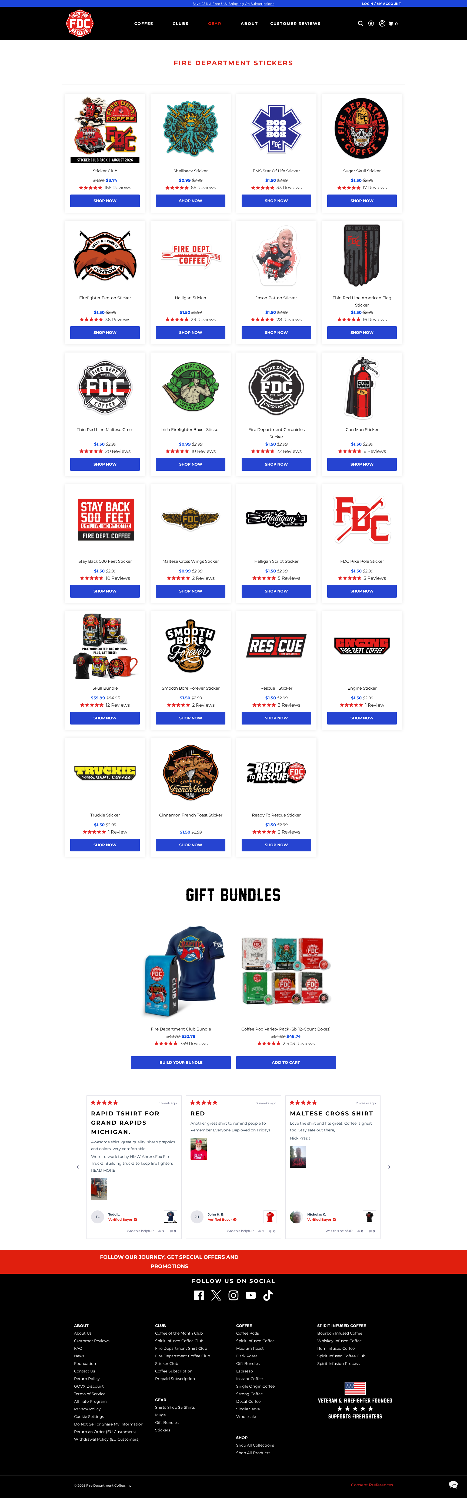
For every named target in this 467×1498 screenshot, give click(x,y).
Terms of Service (89, 1393)
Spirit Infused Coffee (255, 1340)
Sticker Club (105, 170)
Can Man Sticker (362, 429)
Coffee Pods (247, 1333)
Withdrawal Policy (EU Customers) (107, 1439)
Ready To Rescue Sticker (276, 815)
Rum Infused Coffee (336, 1348)
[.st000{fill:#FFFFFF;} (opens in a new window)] (217, 1299)
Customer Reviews (295, 23)
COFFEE (143, 23)
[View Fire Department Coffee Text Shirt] (269, 1216)
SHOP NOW (105, 200)
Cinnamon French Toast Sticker (190, 815)
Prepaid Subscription (175, 1378)
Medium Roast (250, 1348)
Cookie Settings (89, 1416)
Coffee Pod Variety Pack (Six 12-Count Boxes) (286, 1029)
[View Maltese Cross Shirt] (369, 1216)
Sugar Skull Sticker (362, 170)
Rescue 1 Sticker (276, 688)
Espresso (244, 1371)
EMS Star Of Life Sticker (276, 170)
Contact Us (84, 1371)
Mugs (160, 1415)
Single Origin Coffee (255, 1386)
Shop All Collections (255, 1445)
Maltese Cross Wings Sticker (190, 561)
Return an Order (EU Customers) (105, 1431)
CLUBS (181, 23)
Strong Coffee (249, 1393)
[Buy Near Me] (352, 23)
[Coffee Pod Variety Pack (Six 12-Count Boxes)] (286, 971)
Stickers (162, 1430)
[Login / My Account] (382, 23)
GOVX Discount (89, 1386)
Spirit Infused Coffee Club (179, 1340)
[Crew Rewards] (371, 23)
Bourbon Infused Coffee (339, 1333)
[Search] (361, 23)
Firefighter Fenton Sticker (105, 297)
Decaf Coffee (248, 1401)
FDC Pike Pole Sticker (362, 561)
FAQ (78, 1348)
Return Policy (87, 1378)
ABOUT (249, 23)
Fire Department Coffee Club (182, 1356)
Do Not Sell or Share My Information (108, 1424)
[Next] (389, 1167)
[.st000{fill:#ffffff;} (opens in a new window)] (199, 1299)
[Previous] (77, 1167)
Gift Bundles (167, 1422)
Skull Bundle (105, 688)
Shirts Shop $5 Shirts (175, 1407)
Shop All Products (253, 1452)
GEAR (214, 23)
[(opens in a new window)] (268, 1299)
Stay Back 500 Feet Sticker (105, 561)
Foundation (85, 1363)
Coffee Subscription (173, 1371)
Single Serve (248, 1409)
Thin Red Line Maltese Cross (105, 429)
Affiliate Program (90, 1401)
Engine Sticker (362, 688)
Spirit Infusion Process (338, 1363)
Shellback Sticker (191, 170)
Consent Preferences (372, 1484)
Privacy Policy (87, 1409)
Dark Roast (246, 1356)
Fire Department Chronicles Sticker (276, 433)
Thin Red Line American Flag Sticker (362, 301)
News (79, 1356)
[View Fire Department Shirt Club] (170, 1216)
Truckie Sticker (105, 815)
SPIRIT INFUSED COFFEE (341, 1325)
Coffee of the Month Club (179, 1333)
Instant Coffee (249, 1378)
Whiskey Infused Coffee (339, 1340)
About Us (83, 1333)
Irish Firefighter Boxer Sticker (190, 429)
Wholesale (246, 1416)
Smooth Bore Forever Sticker (191, 688)
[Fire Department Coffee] (80, 23)
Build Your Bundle (180, 1062)
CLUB (160, 1325)
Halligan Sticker (190, 297)
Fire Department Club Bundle (181, 1029)
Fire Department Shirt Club (181, 1348)
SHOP (242, 1437)
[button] (99, 1189)
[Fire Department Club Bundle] (181, 971)
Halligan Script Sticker (276, 561)
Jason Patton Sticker (276, 297)
